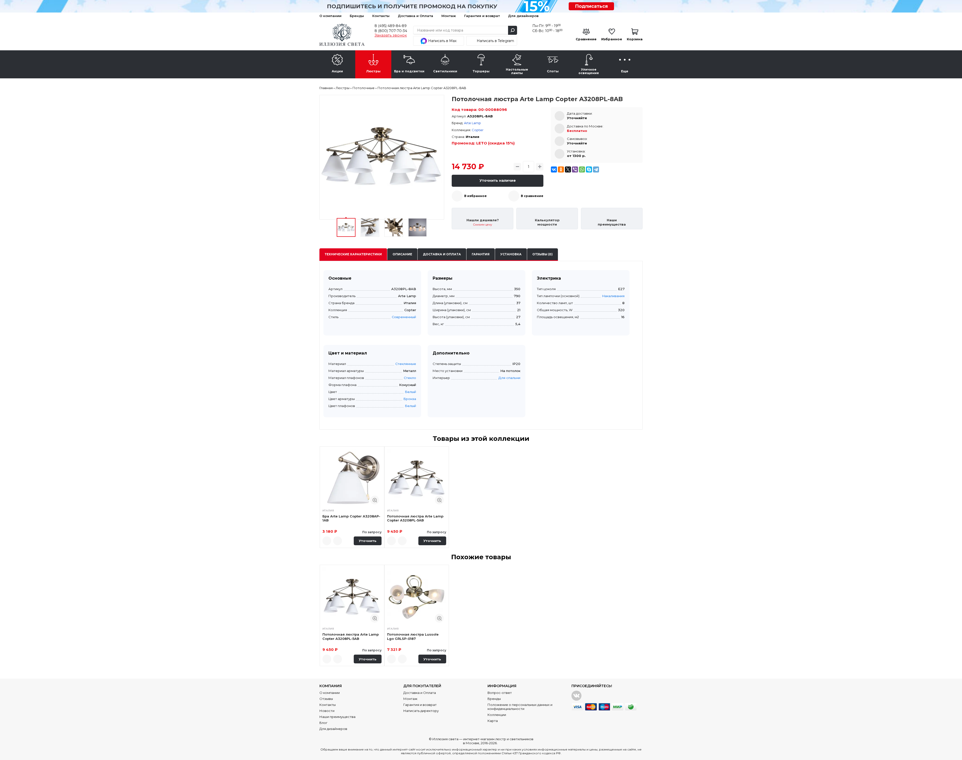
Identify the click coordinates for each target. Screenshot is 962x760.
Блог (323, 723)
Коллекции (497, 715)
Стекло (410, 378)
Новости (326, 711)
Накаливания (613, 296)
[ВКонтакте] (554, 169)
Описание (402, 254)
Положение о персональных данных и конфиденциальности (520, 707)
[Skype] (589, 169)
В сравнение (532, 196)
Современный (404, 317)
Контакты (381, 16)
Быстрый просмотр (374, 500)
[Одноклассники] (561, 169)
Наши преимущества (337, 717)
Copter (478, 130)
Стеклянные (405, 364)
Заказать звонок (391, 35)
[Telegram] (596, 169)
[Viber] (575, 169)
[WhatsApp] (582, 169)
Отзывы (326, 699)
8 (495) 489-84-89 (391, 26)
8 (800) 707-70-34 (391, 31)
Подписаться (591, 6)
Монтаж (448, 16)
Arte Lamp (472, 123)
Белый (410, 392)
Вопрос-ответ (500, 693)
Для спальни (509, 378)
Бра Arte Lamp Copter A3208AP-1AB (351, 518)
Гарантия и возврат (482, 16)
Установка (511, 254)
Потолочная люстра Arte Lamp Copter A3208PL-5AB (415, 518)
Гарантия (481, 254)
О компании (330, 16)
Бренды (357, 16)
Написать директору (421, 711)
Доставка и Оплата (415, 16)
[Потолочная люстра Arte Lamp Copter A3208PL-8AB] (382, 157)
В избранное (475, 196)
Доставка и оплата (442, 254)
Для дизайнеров (523, 16)
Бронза (409, 399)
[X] (568, 169)
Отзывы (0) (542, 254)
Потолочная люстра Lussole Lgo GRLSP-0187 (413, 636)
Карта (493, 721)
